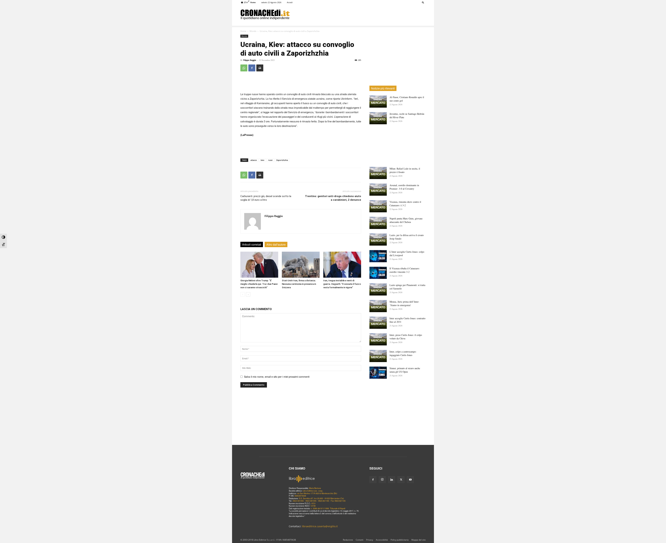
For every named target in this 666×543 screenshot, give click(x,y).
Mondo (253, 31)
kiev (262, 160)
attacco (253, 160)
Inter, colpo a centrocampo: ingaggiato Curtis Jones (403, 353)
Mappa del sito (418, 539)
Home (243, 31)
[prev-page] (242, 294)
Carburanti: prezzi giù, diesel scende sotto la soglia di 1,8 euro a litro (265, 198)
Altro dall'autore (276, 244)
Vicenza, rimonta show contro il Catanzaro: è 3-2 (405, 203)
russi (270, 160)
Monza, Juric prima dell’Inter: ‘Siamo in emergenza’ (404, 303)
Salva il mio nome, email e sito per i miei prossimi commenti (276, 376)
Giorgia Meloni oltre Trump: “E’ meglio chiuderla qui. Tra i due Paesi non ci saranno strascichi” (259, 284)
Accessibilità (382, 539)
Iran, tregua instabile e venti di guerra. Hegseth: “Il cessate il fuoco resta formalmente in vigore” (342, 284)
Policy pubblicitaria (400, 539)
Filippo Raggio (249, 60)
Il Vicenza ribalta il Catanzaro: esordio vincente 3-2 (405, 270)
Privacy (369, 539)
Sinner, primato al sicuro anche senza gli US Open (405, 370)
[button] (423, 2)
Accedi (290, 2)
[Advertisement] (357, 14)
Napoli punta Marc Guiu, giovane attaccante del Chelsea (406, 220)
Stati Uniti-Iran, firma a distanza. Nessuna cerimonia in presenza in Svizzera (299, 284)
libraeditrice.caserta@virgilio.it (320, 526)
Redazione (348, 539)
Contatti (359, 539)
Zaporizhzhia (282, 160)
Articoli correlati (251, 244)
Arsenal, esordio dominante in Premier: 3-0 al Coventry (404, 187)
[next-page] (248, 294)
